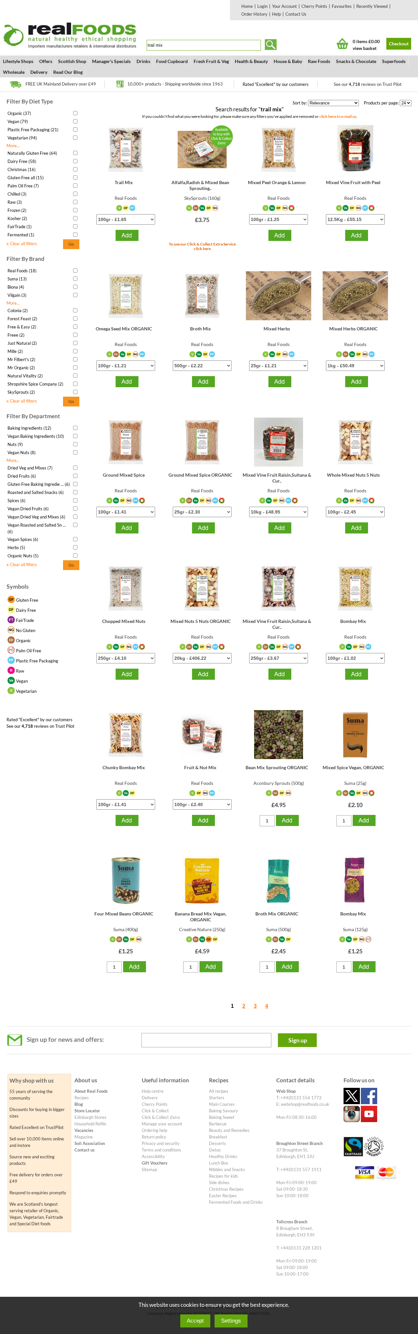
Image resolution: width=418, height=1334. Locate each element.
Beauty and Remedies (229, 1130)
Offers (45, 61)
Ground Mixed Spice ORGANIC (200, 475)
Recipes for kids (223, 1176)
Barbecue (218, 1123)
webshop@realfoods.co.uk (305, 1104)
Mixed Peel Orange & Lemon (277, 182)
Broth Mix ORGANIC (276, 913)
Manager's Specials (111, 61)
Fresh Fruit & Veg (211, 61)
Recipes (81, 1097)
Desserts (217, 1143)
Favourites (342, 6)
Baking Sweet (221, 1117)
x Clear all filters (22, 243)
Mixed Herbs (277, 328)
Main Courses (222, 1104)
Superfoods (394, 61)
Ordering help (154, 1130)
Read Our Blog (68, 72)
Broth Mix (200, 328)
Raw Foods (319, 61)
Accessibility (153, 1156)
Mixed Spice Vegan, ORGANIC (353, 767)
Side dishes (219, 1182)
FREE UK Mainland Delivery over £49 (60, 84)
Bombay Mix (353, 621)
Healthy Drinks (223, 1156)
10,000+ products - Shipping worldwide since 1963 (175, 84)
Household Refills (90, 1123)
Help (276, 14)
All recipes (218, 1091)
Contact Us (295, 14)
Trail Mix (124, 182)
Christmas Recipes (226, 1189)
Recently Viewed (372, 6)
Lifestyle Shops (18, 61)
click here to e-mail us (337, 116)
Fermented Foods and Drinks (236, 1202)
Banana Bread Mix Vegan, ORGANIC (200, 916)
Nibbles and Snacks (227, 1169)
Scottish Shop (72, 61)
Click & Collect (155, 1110)
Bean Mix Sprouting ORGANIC (277, 767)
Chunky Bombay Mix (124, 767)
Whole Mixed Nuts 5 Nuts (353, 475)
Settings (231, 1321)
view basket (365, 48)
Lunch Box (218, 1163)
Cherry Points (314, 6)
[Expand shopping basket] (342, 43)
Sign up (297, 1040)
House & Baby (288, 61)
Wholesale (13, 72)
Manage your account (162, 1123)
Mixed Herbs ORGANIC (353, 328)
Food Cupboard (172, 61)
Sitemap (149, 1169)
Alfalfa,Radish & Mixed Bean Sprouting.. (200, 185)
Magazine (83, 1136)
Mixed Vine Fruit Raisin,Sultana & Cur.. (277, 478)
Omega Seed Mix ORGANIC (124, 328)
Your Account (284, 6)
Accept (195, 1321)
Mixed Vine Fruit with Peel (353, 182)
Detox (215, 1149)
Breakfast (218, 1136)
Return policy (154, 1136)
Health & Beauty (251, 61)
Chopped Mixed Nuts (123, 621)
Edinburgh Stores (90, 1117)
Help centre (153, 1091)
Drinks (143, 61)
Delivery (38, 72)
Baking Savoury (223, 1110)
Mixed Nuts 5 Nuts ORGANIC (200, 621)
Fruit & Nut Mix (200, 767)
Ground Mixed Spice (124, 475)
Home (247, 6)
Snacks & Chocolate (356, 61)
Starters (216, 1097)
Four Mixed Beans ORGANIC (123, 913)
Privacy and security (161, 1143)
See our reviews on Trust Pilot (368, 84)
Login (262, 6)
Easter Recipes (223, 1195)
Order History (254, 14)
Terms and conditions (161, 1149)
